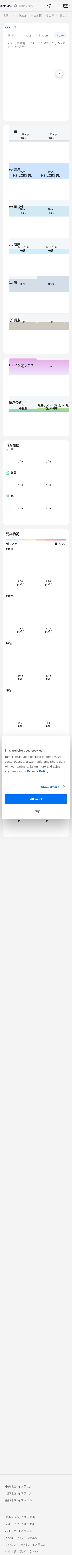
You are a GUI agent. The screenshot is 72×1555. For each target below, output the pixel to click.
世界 (6, 15)
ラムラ (50, 15)
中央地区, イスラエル (18, 1486)
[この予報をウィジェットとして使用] (7, 28)
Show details (50, 786)
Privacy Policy (37, 771)
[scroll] (59, 73)
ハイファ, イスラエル (18, 1531)
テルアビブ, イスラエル (20, 1524)
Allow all (36, 799)
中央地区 (36, 15)
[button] (37, 6)
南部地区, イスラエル (18, 1500)
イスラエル (20, 15)
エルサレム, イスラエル (20, 1517)
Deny (36, 811)
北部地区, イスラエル (18, 1493)
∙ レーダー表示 (15, 47)
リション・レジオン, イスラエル (25, 1544)
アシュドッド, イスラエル (21, 1537)
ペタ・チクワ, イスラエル (21, 1551)
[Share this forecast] (14, 28)
